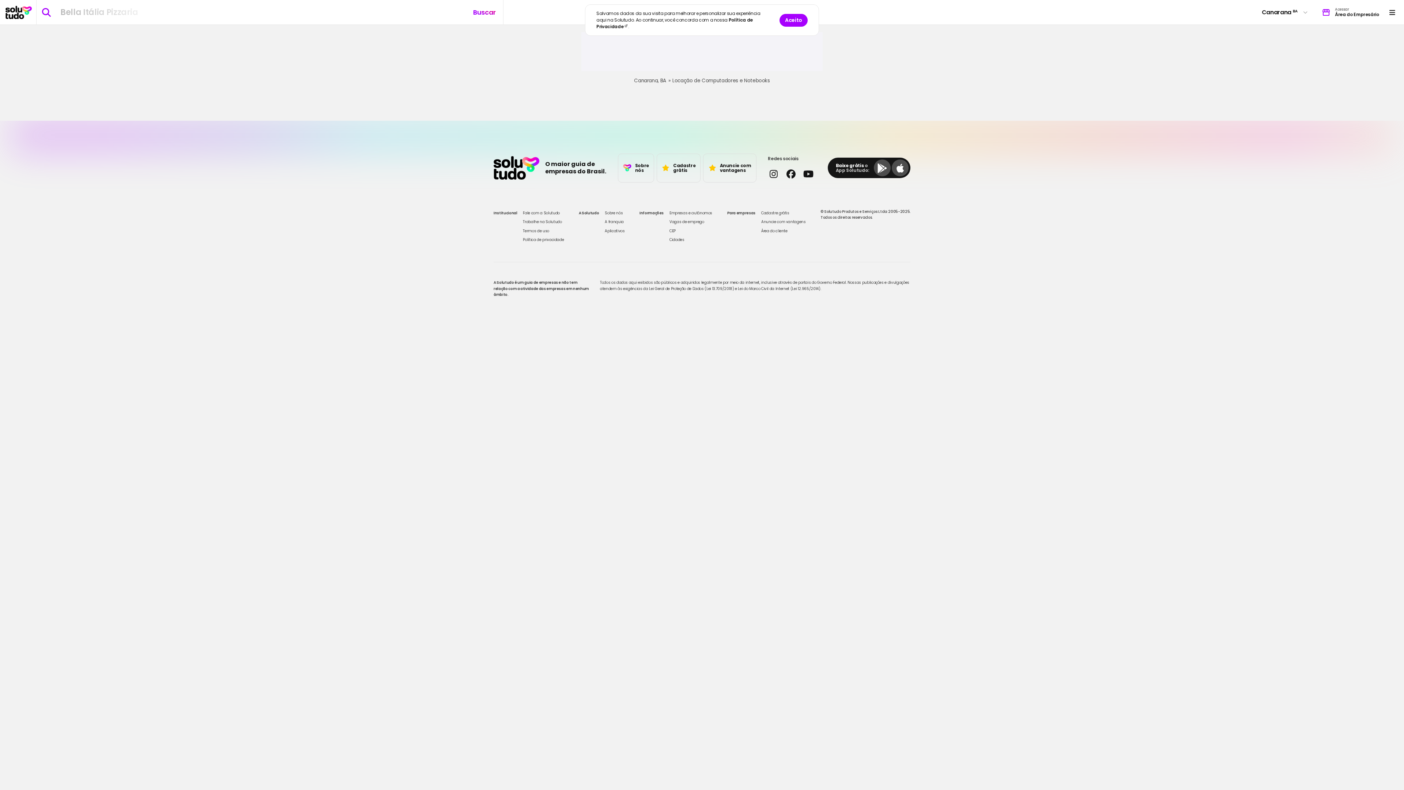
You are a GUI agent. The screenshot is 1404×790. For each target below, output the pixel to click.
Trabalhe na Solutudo (542, 222)
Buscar (484, 12)
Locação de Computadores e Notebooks (721, 80)
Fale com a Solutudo (541, 213)
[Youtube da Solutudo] (808, 174)
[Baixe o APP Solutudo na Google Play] (882, 167)
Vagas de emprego (686, 222)
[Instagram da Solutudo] (773, 174)
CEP (672, 231)
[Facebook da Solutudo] (791, 174)
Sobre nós (614, 213)
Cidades (676, 239)
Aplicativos (614, 231)
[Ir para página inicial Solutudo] (18, 12)
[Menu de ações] (1392, 12)
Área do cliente (774, 231)
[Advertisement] (702, 54)
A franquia (614, 222)
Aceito (793, 20)
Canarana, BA (650, 80)
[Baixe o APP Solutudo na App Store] (900, 167)
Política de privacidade (543, 239)
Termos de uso (536, 231)
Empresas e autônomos (690, 213)
